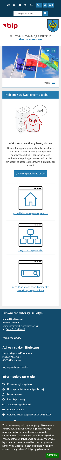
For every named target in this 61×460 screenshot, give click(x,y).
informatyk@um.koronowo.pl (24, 326)
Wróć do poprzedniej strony (32, 173)
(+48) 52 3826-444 (15, 329)
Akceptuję (52, 455)
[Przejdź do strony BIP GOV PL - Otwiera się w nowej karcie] (10, 26)
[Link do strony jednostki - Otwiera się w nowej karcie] (53, 26)
